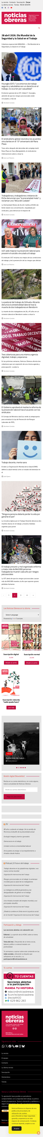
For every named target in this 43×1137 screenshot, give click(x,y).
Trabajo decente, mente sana (14, 462)
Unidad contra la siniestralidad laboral (17, 846)
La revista (5, 2)
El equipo (5, 1058)
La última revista (7, 5)
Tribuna (9, 753)
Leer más (11, 708)
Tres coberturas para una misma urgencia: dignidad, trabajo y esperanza (20, 356)
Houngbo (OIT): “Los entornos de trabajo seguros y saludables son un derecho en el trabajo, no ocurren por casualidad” (20, 86)
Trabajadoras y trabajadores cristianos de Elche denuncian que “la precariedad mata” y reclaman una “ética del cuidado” (21, 198)
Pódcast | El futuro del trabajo (17, 863)
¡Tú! (7, 824)
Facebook (2, 7)
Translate (19, 619)
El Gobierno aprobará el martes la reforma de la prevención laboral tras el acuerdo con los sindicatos (21, 410)
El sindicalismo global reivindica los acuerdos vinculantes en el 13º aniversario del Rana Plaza (21, 141)
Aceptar (16, 1129)
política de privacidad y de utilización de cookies (21, 1112)
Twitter (5, 7)
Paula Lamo (11, 761)
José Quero (7, 476)
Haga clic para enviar (14, 797)
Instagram (8, 7)
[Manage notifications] (38, 1133)
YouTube (11, 7)
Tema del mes (8, 942)
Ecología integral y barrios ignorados (17, 837)
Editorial (6, 935)
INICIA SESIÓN (25, 5)
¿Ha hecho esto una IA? (16, 758)
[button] (16, 767)
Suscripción (21, 2)
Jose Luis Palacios (9, 158)
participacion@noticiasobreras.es (15, 959)
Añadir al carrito (11, 663)
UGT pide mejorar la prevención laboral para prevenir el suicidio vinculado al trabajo (21, 252)
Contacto (12, 2)
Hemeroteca (6, 1077)
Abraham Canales (9, 103)
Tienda (16, 5)
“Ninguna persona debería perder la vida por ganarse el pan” (21, 515)
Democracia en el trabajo (12, 841)
